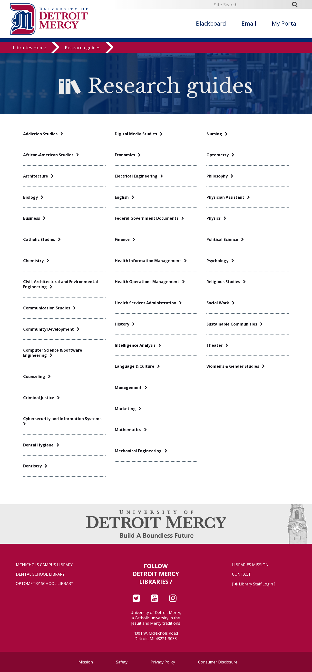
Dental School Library (40, 574)
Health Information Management (149, 260)
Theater (215, 345)
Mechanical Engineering (140, 451)
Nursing (215, 134)
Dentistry (34, 466)
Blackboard (211, 23)
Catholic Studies (40, 239)
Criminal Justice (40, 397)
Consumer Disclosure (217, 662)
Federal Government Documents (148, 218)
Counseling (35, 376)
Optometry (219, 155)
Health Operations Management (148, 281)
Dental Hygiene (40, 445)
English (123, 197)
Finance (124, 239)
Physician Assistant (226, 197)
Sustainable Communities (233, 324)
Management (130, 387)
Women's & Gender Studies (234, 366)
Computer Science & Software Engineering (52, 353)
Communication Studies (48, 308)
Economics (126, 155)
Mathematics (129, 429)
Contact (241, 574)
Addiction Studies (41, 134)
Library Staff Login (256, 584)
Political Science (223, 239)
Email (249, 23)
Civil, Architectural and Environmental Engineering (60, 284)
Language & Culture (136, 366)
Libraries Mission (250, 565)
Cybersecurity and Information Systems (63, 418)
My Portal (285, 23)
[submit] (296, 4)
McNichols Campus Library (44, 565)
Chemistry (35, 260)
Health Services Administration (147, 303)
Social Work (219, 303)
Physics (215, 218)
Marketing (127, 408)
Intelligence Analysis (136, 345)
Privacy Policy (163, 662)
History (123, 324)
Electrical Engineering (137, 176)
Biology (32, 197)
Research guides (82, 47)
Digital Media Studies (137, 134)
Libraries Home (29, 47)
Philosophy (218, 176)
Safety (121, 662)
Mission (85, 662)
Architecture (37, 176)
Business (33, 218)
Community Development (50, 329)
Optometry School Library (44, 583)
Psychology (218, 260)
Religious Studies (224, 281)
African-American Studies (49, 155)
